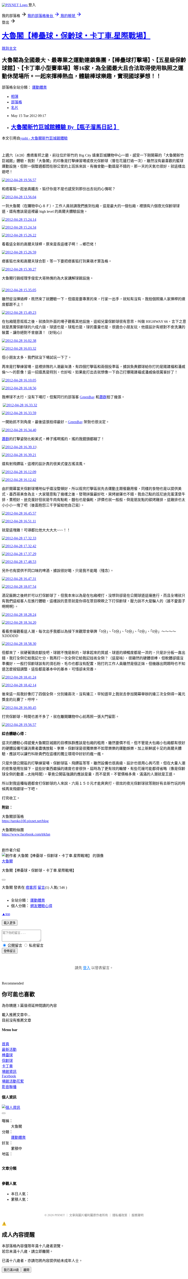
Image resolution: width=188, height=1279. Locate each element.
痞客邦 (31, 887)
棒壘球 (7, 1055)
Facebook (9, 1076)
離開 (26, 1270)
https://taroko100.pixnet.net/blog (25, 821)
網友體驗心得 (41, 906)
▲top (6, 914)
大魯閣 (7, 861)
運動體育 (39, 87)
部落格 (16, 102)
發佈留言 (10, 951)
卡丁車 (7, 1066)
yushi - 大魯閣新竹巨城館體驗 (44, 138)
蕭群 (103, 397)
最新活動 (9, 1050)
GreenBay (87, 397)
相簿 (14, 97)
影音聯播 (9, 1087)
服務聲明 (138, 1215)
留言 (41, 887)
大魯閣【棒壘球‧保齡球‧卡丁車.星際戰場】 (76, 36)
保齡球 (7, 1061)
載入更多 (10, 923)
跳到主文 (9, 48)
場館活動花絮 (13, 1081)
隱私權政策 (119, 1215)
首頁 (5, 1044)
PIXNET (60, 1215)
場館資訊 (9, 1072)
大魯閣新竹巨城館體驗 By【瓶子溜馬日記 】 (65, 127)
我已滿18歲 (11, 1270)
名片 (14, 108)
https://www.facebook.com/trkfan (26, 834)
